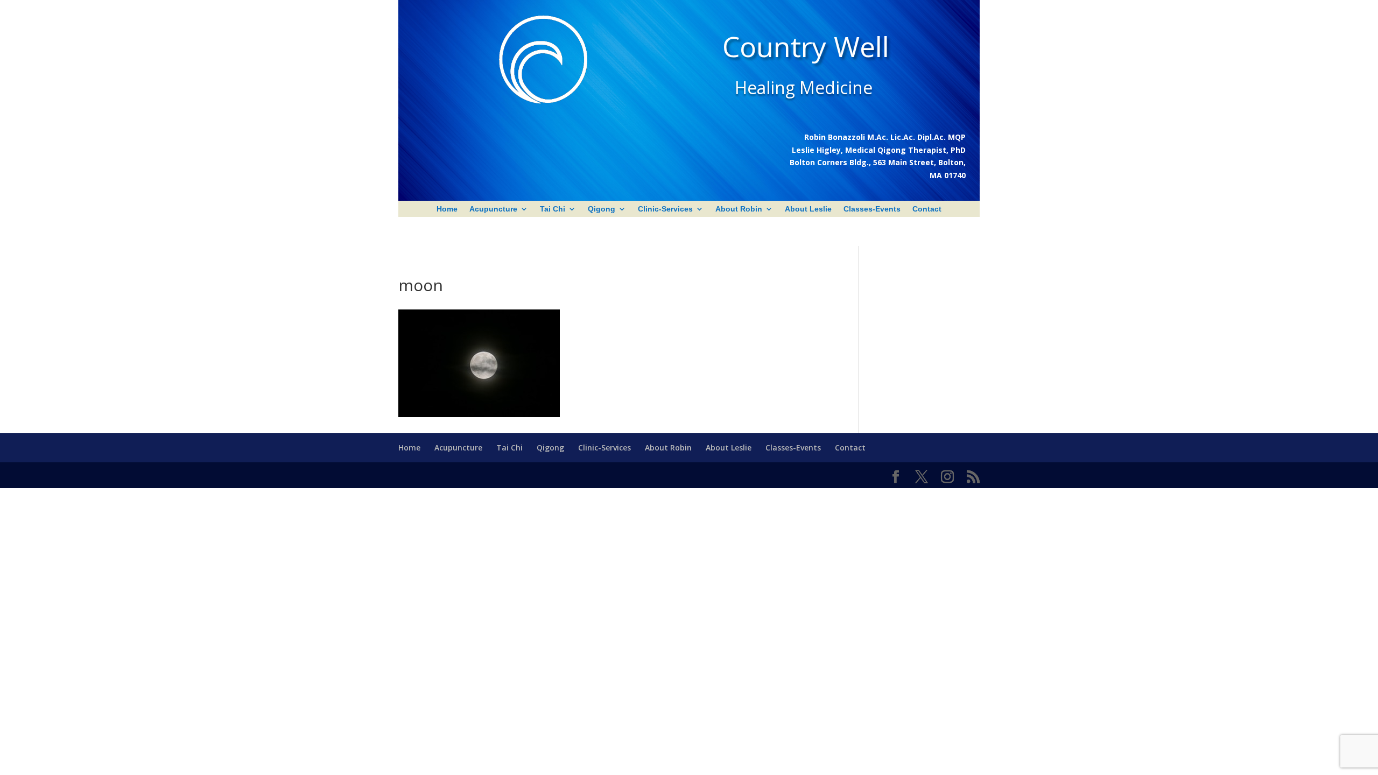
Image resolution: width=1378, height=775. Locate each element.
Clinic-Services (665, 209)
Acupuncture (493, 209)
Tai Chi (552, 209)
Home (447, 209)
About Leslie (808, 209)
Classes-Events (872, 209)
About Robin (738, 209)
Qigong (601, 209)
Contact (926, 209)
